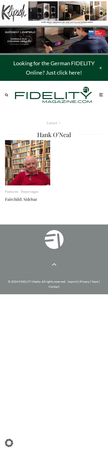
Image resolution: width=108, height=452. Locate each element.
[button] (9, 443)
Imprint (73, 281)
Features (11, 191)
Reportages (29, 191)
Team (94, 281)
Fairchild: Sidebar (21, 199)
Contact (54, 286)
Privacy (84, 281)
